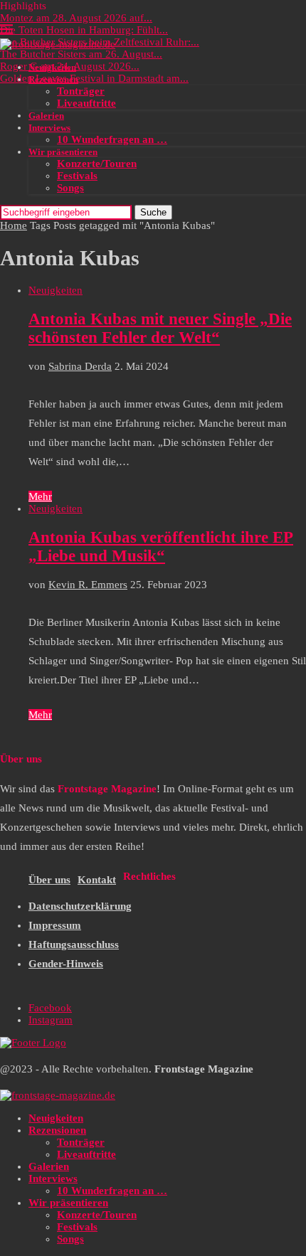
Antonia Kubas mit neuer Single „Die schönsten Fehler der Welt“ (160, 328)
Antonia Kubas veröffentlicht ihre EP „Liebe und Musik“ (160, 546)
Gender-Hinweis (65, 963)
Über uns (49, 879)
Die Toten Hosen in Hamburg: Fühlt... (84, 30)
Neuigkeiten (52, 67)
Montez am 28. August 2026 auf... (76, 17)
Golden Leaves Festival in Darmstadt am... (94, 78)
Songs (70, 187)
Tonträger (81, 91)
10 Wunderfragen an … (112, 139)
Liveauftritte (86, 103)
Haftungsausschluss (73, 944)
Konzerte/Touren (97, 163)
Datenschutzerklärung (80, 906)
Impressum (54, 925)
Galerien (46, 115)
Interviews (49, 127)
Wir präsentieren (62, 152)
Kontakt (97, 879)
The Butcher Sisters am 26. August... (81, 54)
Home (13, 225)
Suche (153, 212)
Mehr (40, 496)
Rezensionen (53, 79)
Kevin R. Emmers (87, 584)
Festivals (77, 175)
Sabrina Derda (80, 366)
